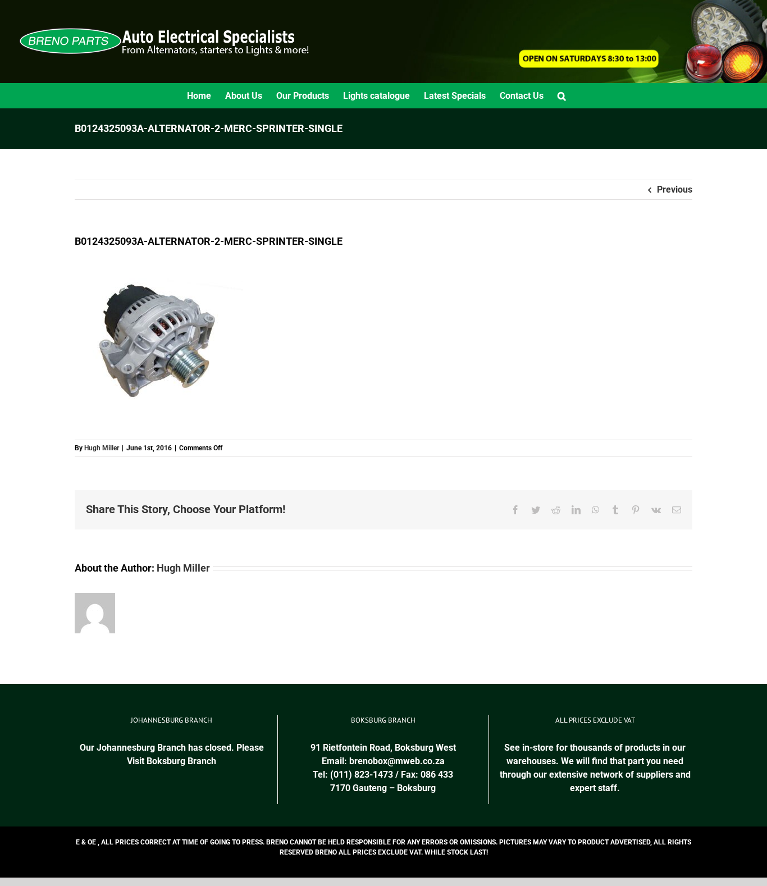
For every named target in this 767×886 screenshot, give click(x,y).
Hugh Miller (101, 448)
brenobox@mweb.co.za (397, 761)
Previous (674, 189)
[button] (562, 96)
